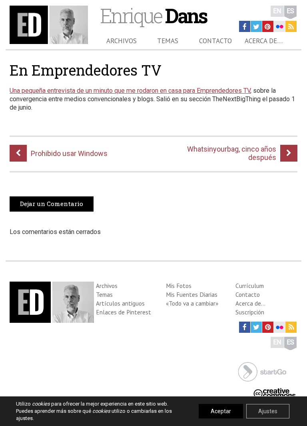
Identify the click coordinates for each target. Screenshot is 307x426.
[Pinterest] (267, 26)
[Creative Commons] (274, 392)
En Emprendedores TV (85, 70)
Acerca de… (264, 40)
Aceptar (221, 411)
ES (290, 11)
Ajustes (267, 411)
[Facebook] (244, 26)
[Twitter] (256, 26)
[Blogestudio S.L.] (262, 371)
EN (277, 11)
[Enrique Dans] (49, 25)
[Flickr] (279, 26)
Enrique (153, 15)
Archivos (121, 40)
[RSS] (291, 26)
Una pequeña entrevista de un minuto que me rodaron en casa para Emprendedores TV (130, 90)
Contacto (215, 40)
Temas (167, 40)
